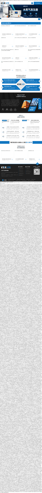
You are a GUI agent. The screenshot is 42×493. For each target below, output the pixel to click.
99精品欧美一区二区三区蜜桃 (21, 408)
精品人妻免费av (32, 296)
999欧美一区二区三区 (27, 353)
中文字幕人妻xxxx (27, 243)
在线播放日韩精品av (27, 189)
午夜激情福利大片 (26, 197)
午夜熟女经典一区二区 (13, 192)
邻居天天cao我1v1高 (22, 215)
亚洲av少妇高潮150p (20, 258)
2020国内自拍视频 (20, 368)
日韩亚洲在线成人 (9, 236)
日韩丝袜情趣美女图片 (20, 359)
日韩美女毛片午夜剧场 (27, 287)
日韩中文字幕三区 (38, 252)
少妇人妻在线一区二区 (12, 199)
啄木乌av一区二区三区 (22, 360)
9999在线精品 (37, 195)
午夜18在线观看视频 (10, 405)
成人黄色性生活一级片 (19, 387)
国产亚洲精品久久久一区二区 (23, 185)
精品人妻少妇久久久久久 (14, 274)
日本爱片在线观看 (19, 250)
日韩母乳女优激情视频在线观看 (14, 354)
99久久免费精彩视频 (22, 289)
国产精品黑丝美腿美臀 (22, 295)
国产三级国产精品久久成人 (33, 254)
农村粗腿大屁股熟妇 (37, 379)
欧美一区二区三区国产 (31, 198)
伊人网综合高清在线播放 (18, 254)
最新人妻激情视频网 (6, 361)
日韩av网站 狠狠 (31, 202)
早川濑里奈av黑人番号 (5, 339)
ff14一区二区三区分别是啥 (21, 189)
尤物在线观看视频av (37, 334)
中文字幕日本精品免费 (38, 287)
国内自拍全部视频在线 (31, 275)
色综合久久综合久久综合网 (28, 388)
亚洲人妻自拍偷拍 (7, 373)
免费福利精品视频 (15, 243)
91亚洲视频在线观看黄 (29, 271)
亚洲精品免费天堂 (19, 392)
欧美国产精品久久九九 (26, 258)
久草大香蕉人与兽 (11, 323)
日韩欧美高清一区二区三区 (26, 359)
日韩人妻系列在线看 (12, 203)
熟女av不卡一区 (10, 329)
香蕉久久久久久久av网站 (4, 329)
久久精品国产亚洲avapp (7, 394)
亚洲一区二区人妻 (28, 316)
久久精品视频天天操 (37, 251)
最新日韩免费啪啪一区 (19, 291)
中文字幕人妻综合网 (30, 401)
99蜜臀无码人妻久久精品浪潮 (30, 193)
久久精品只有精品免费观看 (21, 243)
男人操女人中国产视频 (21, 275)
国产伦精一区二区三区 (11, 222)
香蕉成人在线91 (12, 245)
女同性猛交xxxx (16, 231)
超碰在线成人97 (35, 276)
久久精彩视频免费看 (37, 346)
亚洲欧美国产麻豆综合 (26, 374)
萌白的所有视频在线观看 (26, 368)
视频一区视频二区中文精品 (28, 376)
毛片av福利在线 (20, 320)
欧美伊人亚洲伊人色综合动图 (21, 217)
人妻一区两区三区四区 (7, 284)
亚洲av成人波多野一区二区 (14, 302)
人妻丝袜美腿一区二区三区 (28, 360)
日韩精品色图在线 (7, 267)
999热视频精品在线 (17, 382)
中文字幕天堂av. (30, 208)
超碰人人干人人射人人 (17, 316)
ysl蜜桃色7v (26, 343)
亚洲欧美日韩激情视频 (37, 314)
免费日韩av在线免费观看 (31, 191)
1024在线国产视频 (5, 219)
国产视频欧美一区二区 (31, 334)
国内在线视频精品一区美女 (35, 383)
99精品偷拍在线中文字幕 (38, 317)
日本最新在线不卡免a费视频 (6, 310)
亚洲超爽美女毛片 (3, 189)
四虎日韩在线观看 (25, 216)
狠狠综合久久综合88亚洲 (30, 228)
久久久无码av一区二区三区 (14, 251)
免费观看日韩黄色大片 (7, 205)
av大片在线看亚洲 (36, 209)
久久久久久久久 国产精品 (27, 336)
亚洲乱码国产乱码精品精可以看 (36, 386)
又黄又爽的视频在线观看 (12, 398)
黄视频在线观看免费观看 (21, 400)
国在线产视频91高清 (5, 235)
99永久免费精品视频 (9, 210)
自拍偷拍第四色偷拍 (26, 269)
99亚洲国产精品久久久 (14, 224)
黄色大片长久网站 (14, 315)
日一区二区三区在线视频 (15, 395)
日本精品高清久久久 (31, 385)
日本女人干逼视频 (6, 270)
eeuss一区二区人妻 (27, 261)
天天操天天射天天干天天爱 (37, 199)
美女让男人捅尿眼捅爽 (21, 211)
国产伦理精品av (32, 186)
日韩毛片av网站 (26, 251)
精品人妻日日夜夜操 (5, 396)
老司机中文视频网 (35, 250)
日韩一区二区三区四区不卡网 (9, 383)
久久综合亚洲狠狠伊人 (24, 244)
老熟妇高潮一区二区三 (37, 198)
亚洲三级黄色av (8, 230)
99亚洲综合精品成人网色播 (17, 245)
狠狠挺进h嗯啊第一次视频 (16, 348)
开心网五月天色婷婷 (26, 310)
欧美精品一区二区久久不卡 (21, 190)
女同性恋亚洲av (27, 309)
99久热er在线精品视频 (29, 184)
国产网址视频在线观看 (15, 368)
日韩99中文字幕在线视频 (11, 219)
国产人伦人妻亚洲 (33, 336)
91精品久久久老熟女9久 (15, 242)
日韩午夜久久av (11, 191)
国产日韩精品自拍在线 (39, 282)
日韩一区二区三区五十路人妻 (30, 314)
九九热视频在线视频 (8, 224)
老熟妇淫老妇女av (37, 185)
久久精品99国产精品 (26, 263)
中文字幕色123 (32, 215)
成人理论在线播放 (6, 313)
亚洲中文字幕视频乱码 (5, 323)
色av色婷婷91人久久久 (35, 326)
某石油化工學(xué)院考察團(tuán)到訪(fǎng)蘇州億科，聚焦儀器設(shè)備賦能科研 (15, 120)
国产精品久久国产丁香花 (7, 258)
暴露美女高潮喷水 (14, 249)
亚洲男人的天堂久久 (22, 406)
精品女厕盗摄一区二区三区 (26, 267)
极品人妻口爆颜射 (28, 242)
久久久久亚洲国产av (9, 370)
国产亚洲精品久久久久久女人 (17, 405)
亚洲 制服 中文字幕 (29, 382)
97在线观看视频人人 (30, 281)
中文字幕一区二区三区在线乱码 (36, 321)
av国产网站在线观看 (17, 407)
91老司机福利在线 (18, 333)
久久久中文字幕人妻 (17, 376)
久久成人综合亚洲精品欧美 (34, 206)
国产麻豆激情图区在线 (23, 276)
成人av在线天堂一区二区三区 (34, 354)
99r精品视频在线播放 (39, 203)
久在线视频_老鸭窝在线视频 (32, 310)
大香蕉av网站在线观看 (8, 202)
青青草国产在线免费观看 (8, 232)
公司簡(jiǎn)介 (28, 168)
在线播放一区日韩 (28, 289)
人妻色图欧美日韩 (17, 205)
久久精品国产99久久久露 (32, 374)
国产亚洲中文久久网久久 (21, 329)
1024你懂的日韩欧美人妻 (6, 356)
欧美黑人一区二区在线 (15, 329)
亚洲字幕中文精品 (24, 192)
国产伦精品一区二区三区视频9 (17, 386)
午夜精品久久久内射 (24, 204)
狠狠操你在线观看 (7, 264)
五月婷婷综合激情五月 (6, 290)
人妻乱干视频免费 (25, 362)
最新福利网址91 (12, 223)
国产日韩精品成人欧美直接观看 (24, 235)
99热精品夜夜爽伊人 (21, 380)
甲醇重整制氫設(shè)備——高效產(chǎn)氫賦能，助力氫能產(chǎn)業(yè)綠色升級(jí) (33, 131)
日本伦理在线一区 (34, 350)
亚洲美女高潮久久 (13, 387)
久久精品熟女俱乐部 (13, 256)
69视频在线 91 (18, 363)
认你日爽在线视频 (26, 234)
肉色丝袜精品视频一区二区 (25, 340)
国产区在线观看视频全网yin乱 (4, 281)
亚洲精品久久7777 (20, 347)
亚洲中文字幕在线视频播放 (15, 236)
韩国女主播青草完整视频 (13, 284)
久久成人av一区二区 (19, 389)
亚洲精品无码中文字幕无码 (13, 320)
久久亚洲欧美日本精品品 (18, 199)
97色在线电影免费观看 (33, 369)
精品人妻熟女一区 (11, 326)
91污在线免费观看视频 (23, 203)
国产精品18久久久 (30, 224)
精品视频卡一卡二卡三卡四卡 (7, 374)
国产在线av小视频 (11, 317)
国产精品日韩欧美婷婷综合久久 (11, 241)
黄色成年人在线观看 (17, 219)
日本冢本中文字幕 (16, 195)
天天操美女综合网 (28, 206)
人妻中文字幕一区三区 (38, 409)
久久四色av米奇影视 (24, 301)
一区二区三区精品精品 (29, 337)
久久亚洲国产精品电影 (34, 248)
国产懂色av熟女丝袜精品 (27, 324)
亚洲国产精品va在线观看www (31, 216)
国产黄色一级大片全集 (28, 278)
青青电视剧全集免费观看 (6, 192)
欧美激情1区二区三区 (18, 230)
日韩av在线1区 (13, 198)
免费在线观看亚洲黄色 (3, 249)
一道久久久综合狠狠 (35, 376)
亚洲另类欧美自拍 (17, 289)
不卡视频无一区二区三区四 (30, 185)
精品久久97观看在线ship (25, 313)
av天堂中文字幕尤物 (27, 375)
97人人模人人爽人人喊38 (12, 361)
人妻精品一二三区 (3, 218)
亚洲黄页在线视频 (20, 216)
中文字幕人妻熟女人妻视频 (14, 400)
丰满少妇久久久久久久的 (32, 309)
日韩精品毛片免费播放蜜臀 (26, 231)
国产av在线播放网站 (37, 327)
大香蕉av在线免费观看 (9, 249)
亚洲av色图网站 (11, 231)
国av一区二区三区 (28, 311)
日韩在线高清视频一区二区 (30, 209)
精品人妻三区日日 (17, 185)
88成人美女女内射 (24, 291)
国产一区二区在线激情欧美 (15, 215)
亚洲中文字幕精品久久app (22, 396)
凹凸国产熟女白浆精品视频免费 (16, 184)
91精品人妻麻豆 (38, 313)
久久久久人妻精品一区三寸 (9, 189)
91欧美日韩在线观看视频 (33, 280)
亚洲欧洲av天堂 (32, 288)
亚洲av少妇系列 (37, 294)
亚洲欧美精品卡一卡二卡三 (9, 349)
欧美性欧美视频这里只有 (31, 373)
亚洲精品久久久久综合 (21, 308)
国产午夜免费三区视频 (38, 215)
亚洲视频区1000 (9, 184)
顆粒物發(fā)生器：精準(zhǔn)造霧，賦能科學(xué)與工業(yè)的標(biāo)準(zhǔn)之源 (13, 135)
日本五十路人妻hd (12, 334)
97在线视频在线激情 (8, 387)
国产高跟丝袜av (11, 195)
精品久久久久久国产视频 (38, 275)
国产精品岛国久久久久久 (38, 221)
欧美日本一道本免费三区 (15, 380)
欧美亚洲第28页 (29, 192)
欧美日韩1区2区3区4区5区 (29, 328)
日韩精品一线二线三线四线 (20, 343)
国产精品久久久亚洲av (31, 210)
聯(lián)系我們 (28, 173)
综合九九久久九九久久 (23, 328)
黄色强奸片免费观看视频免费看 (33, 225)
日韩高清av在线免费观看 (33, 229)
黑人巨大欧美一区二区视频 (38, 186)
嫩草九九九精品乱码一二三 (4, 359)
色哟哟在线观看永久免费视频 (26, 357)
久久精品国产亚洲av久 (4, 251)
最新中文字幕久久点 (13, 363)
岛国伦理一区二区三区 (16, 234)
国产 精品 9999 (34, 236)
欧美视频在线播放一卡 (5, 328)
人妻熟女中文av (12, 316)
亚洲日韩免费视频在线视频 (36, 235)
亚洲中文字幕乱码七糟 (11, 407)
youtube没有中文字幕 (9, 368)
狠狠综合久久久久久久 (17, 341)
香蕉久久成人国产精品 (37, 202)
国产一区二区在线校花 (17, 271)
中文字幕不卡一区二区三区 (33, 315)
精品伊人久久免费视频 (3, 215)
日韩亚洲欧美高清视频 (35, 337)
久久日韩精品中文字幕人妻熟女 (10, 190)
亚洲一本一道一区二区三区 (8, 346)
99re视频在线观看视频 (36, 281)
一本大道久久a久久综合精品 (21, 278)
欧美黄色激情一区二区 (5, 317)
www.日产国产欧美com (14, 288)
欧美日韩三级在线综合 (33, 231)
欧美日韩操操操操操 (29, 270)
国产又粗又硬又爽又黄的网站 (6, 354)
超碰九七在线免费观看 (35, 238)
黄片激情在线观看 (36, 307)
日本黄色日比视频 (10, 243)
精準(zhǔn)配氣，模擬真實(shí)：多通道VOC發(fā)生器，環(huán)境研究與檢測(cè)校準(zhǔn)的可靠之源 (33, 135)
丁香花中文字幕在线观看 (31, 301)
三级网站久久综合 (20, 225)
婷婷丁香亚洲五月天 (15, 396)
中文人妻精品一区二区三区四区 (18, 326)
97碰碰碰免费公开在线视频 (10, 406)
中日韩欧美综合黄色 (14, 269)
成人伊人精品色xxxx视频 (23, 330)
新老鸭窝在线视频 (5, 366)
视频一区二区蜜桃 (21, 336)
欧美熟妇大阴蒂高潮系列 (36, 224)
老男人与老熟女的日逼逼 (35, 241)
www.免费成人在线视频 (12, 412)
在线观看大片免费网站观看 (13, 268)
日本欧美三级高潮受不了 (30, 394)
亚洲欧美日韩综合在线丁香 (28, 304)
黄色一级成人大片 (6, 277)
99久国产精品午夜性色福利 (33, 395)
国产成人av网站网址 (3, 296)
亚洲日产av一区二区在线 (29, 277)
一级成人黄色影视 (13, 310)
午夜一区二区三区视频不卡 (21, 370)
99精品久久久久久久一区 (8, 401)
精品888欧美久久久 (34, 322)
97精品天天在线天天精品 (35, 208)
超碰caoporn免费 (16, 323)
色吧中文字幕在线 (27, 400)
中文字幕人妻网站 (17, 321)
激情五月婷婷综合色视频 (16, 375)
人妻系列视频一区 (6, 261)
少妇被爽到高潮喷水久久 (20, 402)
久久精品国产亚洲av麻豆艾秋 (36, 232)
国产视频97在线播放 (16, 287)
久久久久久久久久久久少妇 (34, 189)
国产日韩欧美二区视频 (9, 257)
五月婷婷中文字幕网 (3, 228)
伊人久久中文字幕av (22, 322)
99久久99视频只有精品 (9, 309)
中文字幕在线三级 (38, 263)
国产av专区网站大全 (36, 363)
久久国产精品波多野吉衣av (17, 228)
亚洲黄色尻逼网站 (6, 326)
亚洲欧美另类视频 (36, 288)
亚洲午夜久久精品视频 (27, 342)
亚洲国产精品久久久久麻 (27, 395)
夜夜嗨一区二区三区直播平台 (7, 298)
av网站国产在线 (23, 405)
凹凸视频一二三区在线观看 (25, 412)
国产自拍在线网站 (30, 323)
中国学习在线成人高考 (26, 347)
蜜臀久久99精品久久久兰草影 (24, 385)
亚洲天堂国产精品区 (26, 288)
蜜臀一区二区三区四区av (7, 324)
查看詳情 (11, 123)
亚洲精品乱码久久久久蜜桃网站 (35, 192)
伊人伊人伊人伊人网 (13, 394)
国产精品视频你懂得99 (23, 316)
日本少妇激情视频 (18, 290)
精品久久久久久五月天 (8, 229)
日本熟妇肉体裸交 (2, 283)
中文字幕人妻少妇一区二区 (8, 250)
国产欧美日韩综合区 (18, 198)
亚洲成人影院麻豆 (31, 235)
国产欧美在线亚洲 (21, 296)
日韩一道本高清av (32, 327)
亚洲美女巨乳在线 (21, 195)
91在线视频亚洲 (16, 278)
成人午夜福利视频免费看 (23, 367)
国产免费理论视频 (33, 195)
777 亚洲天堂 (15, 280)
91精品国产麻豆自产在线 (8, 314)
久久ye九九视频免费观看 (32, 274)
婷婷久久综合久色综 (13, 303)
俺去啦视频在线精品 (34, 366)
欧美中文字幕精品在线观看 (23, 218)
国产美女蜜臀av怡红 (5, 244)
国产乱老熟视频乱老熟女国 (15, 314)
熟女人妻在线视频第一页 (25, 199)
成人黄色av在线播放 (29, 245)
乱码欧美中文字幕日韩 (14, 237)
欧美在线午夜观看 (7, 303)
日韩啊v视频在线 (4, 289)
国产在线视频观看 (22, 415)
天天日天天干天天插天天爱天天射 (21, 381)
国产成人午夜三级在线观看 (27, 211)
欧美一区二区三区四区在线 (27, 257)
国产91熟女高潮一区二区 (33, 402)
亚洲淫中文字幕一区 (11, 339)
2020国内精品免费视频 (9, 193)
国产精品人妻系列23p (19, 340)
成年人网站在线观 (23, 264)
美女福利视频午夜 (2, 401)
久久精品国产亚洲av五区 (35, 277)
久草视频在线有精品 (10, 212)
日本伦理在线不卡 (26, 212)
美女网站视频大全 (34, 330)
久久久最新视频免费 (8, 217)
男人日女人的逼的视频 (20, 268)
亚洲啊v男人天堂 (18, 206)
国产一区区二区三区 (11, 261)
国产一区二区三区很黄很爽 (12, 255)
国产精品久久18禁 (12, 362)
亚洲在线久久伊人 (9, 395)
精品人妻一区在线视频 (4, 265)
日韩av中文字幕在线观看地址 (30, 367)
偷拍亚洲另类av (24, 250)
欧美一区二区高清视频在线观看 (26, 254)
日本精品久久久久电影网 (26, 252)
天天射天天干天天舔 (39, 231)
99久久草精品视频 (22, 262)
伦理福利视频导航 (13, 327)
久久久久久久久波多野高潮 (28, 356)
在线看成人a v (9, 251)
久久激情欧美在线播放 (19, 399)
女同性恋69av (8, 204)
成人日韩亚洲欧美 (29, 291)
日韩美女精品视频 (31, 230)
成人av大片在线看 (15, 257)
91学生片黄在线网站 (13, 357)
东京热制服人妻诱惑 (15, 263)
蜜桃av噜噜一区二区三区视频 (19, 208)
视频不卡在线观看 (19, 210)
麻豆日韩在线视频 (15, 209)
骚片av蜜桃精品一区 (7, 245)
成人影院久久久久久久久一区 (14, 196)
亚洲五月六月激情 (15, 346)
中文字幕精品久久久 (27, 370)
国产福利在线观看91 (24, 245)
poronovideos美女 (4, 395)
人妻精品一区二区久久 (23, 219)
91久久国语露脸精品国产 (3, 287)
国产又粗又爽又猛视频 (7, 316)
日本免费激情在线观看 (16, 277)
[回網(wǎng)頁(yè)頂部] (40, 101)
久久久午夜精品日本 (14, 298)
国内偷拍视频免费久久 (3, 204)
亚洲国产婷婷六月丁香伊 (37, 367)
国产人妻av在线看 (21, 232)
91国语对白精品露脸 (31, 197)
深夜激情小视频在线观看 (16, 262)
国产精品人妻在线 (6, 388)
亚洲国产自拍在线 (26, 393)
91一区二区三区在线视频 (23, 348)
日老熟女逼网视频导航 (24, 355)
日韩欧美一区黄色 (17, 197)
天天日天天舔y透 (34, 291)
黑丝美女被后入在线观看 (26, 315)
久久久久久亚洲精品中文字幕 (32, 313)
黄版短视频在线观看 (22, 356)
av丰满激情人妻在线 (3, 237)
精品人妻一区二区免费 (7, 308)
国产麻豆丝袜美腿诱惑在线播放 (6, 221)
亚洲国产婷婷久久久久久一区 (12, 300)
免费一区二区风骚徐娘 (6, 381)
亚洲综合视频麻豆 (20, 231)
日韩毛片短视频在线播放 (8, 216)
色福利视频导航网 (3, 230)
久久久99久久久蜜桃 (27, 229)
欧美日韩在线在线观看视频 (13, 258)
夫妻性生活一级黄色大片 (7, 196)
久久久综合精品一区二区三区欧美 (28, 308)
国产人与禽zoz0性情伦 (11, 244)
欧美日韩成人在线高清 (19, 327)
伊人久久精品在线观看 (32, 347)
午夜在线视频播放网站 (10, 375)
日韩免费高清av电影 (38, 267)
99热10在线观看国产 (4, 406)
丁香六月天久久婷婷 (9, 211)
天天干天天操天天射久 (23, 184)
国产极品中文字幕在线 (33, 252)
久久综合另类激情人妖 (21, 309)
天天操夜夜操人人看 (8, 274)
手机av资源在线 (16, 294)
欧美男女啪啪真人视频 (19, 192)
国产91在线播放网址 (32, 282)
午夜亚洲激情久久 (3, 385)
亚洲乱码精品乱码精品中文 (9, 337)
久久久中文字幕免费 (37, 222)
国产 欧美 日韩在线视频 (20, 269)
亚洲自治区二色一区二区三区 (18, 362)
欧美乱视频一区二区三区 (30, 244)
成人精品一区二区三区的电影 (24, 307)
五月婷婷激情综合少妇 (20, 257)
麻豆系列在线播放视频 (6, 199)
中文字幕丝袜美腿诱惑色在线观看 (31, 399)
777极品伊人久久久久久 (37, 343)
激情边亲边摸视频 (18, 300)
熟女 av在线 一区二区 (7, 268)
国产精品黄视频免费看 (33, 262)
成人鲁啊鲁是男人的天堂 (8, 283)
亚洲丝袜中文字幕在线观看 (37, 230)
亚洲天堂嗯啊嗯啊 (29, 204)
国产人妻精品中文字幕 (33, 219)
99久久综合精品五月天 (4, 263)
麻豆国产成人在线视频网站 (37, 223)
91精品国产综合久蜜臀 (12, 252)
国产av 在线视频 (27, 415)
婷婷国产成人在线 (9, 275)
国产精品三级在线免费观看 (21, 350)
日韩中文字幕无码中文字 (25, 255)
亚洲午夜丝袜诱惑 (11, 313)
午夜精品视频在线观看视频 (9, 369)
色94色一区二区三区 (37, 234)
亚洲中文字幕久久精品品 (33, 205)
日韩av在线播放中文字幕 (12, 414)
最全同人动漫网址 (6, 186)
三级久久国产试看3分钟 (25, 224)
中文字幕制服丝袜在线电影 (9, 248)
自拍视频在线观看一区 (36, 217)
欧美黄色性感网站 (19, 204)
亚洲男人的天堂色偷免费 (9, 348)
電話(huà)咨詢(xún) (40, 105)
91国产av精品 (33, 256)
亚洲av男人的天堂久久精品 (22, 314)
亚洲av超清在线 (19, 264)
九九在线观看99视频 (12, 230)
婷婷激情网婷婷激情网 (25, 221)
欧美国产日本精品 (26, 346)
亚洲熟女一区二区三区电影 (24, 198)
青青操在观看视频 (14, 393)
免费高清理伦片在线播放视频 (28, 380)
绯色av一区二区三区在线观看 (38, 193)
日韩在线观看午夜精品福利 (30, 333)
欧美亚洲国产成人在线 (37, 339)
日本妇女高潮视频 (38, 412)
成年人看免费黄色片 (21, 238)
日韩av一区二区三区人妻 (22, 242)
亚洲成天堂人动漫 (13, 206)
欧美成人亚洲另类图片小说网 (26, 282)
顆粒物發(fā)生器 (21, 173)
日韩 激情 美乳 (6, 222)
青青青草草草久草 (33, 405)
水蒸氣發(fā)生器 (21, 168)
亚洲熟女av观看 (7, 231)
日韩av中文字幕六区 (11, 295)
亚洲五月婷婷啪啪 (15, 369)
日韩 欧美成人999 (22, 388)
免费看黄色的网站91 (27, 215)
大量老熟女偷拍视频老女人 (16, 330)
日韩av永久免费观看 (8, 288)
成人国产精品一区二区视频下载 (5, 376)
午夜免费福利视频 (18, 270)
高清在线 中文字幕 (37, 216)
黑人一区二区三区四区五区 (27, 195)
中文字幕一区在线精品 (27, 369)
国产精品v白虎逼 (4, 210)
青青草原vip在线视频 (23, 290)
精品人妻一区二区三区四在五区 (35, 324)
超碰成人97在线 (16, 261)
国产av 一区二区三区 (12, 376)
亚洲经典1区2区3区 (34, 211)
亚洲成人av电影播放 (12, 254)
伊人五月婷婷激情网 (32, 258)
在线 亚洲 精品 (9, 372)
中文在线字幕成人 (4, 241)
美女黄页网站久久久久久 (9, 296)
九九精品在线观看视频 (26, 237)
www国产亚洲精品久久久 (23, 341)
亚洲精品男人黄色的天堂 (38, 274)
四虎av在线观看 (16, 189)
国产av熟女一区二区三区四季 (19, 310)
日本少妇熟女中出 (31, 269)
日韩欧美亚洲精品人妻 (23, 321)
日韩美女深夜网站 (24, 228)
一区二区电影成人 (11, 277)
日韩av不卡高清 (22, 197)
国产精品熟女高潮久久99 (16, 248)
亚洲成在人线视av (27, 297)
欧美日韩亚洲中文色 (26, 202)
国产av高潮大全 (16, 366)
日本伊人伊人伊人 (27, 205)
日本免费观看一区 (33, 242)
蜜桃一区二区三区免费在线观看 (14, 225)
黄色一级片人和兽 (14, 210)
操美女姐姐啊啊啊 (29, 387)
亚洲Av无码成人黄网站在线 (4, 412)
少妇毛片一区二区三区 (28, 406)
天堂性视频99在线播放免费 (12, 381)
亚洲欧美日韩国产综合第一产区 (22, 193)
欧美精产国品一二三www (26, 284)
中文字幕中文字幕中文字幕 (8, 342)
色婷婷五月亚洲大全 (31, 415)
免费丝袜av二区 (34, 264)
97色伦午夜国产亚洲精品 (33, 243)
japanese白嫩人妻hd (29, 330)
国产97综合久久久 (17, 356)
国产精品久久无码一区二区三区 (21, 249)
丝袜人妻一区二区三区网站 (17, 339)
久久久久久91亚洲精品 (10, 366)
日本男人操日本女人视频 (33, 353)
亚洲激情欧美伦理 (6, 398)
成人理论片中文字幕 (23, 206)
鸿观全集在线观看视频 (30, 218)
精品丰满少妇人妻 (16, 238)
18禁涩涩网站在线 (3, 350)
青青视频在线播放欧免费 (17, 317)
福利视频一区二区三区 (14, 229)
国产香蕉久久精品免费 (16, 265)
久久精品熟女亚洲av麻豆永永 (9, 262)
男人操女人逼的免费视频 (22, 261)
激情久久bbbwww (34, 271)
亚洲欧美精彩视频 (23, 300)
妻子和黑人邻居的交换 (36, 228)
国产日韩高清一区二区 (35, 270)
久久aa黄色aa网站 (14, 392)
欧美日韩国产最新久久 (27, 196)
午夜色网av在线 (11, 235)
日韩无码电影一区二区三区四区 (9, 386)
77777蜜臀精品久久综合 (35, 349)
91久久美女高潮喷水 (35, 190)
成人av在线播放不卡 (13, 208)
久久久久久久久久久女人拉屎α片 (12, 389)
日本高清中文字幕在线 (26, 361)
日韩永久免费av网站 (33, 295)
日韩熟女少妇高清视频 (6, 195)
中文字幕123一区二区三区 (3, 360)
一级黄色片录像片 (24, 387)
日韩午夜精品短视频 (37, 368)
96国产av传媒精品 (33, 316)
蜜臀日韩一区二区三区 (21, 353)
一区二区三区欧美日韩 (14, 324)
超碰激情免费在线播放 (7, 320)
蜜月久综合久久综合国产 (34, 311)
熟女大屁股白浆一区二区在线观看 (36, 204)
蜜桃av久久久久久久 (15, 349)
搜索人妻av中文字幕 (17, 406)
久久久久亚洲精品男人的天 (29, 363)
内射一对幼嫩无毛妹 (7, 335)
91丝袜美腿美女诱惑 (6, 197)
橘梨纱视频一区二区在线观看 (38, 393)
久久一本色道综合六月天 (37, 210)
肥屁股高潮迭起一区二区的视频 (14, 297)
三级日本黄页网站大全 (25, 298)
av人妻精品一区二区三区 (17, 244)
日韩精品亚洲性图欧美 (21, 379)
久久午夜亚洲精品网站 (31, 335)
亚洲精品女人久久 (19, 255)
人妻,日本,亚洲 (27, 396)
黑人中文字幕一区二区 (29, 366)
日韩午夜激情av (40, 248)
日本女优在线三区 (31, 199)
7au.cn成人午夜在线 (22, 375)
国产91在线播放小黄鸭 (29, 383)
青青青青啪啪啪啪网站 (26, 225)
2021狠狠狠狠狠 (28, 219)
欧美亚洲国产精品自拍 (7, 297)
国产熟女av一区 (25, 399)
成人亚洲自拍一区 (11, 186)
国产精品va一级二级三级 (30, 223)
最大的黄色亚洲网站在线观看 (22, 302)
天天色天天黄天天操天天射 (28, 238)
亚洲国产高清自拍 (6, 276)
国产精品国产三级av (32, 267)
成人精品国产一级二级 (21, 196)
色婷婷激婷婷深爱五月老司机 (18, 267)
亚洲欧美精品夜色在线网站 (12, 301)
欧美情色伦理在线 (8, 256)
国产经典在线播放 (15, 212)
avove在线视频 (26, 208)
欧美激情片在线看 (8, 237)
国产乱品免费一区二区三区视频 (17, 337)
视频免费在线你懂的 (27, 262)
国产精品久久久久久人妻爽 (15, 311)
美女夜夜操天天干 (39, 280)
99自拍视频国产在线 (24, 223)
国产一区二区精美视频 (28, 249)
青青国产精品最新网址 (31, 221)
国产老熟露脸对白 (13, 291)
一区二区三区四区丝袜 (15, 193)
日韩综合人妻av (18, 307)
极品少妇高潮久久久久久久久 (30, 317)
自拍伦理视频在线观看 (9, 215)
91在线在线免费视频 (39, 219)
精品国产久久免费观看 (10, 265)
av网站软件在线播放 (39, 398)
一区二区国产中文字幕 (19, 409)
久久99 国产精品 (34, 184)
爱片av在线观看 (32, 284)
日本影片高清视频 (3, 341)
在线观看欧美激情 (5, 242)
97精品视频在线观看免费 (33, 268)
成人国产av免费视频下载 (36, 341)
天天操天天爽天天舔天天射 (33, 342)
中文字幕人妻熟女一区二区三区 (35, 300)
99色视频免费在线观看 (25, 210)
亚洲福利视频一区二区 (8, 291)
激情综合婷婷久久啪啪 (31, 251)
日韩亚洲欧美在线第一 (37, 301)
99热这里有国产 (12, 267)
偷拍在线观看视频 (9, 315)
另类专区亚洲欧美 (16, 360)
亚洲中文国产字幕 (10, 242)
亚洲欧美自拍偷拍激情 (4, 408)
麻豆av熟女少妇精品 (2, 262)
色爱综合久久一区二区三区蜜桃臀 (34, 196)
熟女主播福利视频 (8, 327)
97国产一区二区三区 (7, 307)
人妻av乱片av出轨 (36, 269)
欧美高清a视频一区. (15, 304)
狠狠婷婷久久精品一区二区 (13, 264)
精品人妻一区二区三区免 (21, 342)
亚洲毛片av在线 (15, 402)
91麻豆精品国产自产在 (16, 281)
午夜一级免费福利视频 (29, 250)
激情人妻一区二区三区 (19, 256)
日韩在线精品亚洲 (21, 263)
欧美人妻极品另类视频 (37, 320)
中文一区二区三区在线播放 (15, 283)
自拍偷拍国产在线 (18, 355)
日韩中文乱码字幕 (7, 223)
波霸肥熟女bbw (35, 308)
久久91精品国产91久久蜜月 (27, 265)
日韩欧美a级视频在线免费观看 (22, 349)
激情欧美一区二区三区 (9, 379)
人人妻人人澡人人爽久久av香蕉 (10, 341)
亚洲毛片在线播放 (21, 395)
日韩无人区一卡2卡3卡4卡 (3, 184)
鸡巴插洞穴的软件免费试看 (5, 255)
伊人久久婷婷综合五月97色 (36, 245)
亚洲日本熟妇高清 (21, 287)
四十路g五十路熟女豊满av (16, 235)
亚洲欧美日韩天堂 (37, 296)
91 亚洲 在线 (30, 212)
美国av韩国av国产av (19, 237)
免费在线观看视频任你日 (22, 304)
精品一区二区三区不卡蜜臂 (29, 190)
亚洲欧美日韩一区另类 (15, 309)
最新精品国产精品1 (6, 191)
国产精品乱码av (22, 186)
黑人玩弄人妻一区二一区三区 (8, 402)
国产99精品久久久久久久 (34, 257)
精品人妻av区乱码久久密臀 (3, 275)
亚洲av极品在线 (24, 337)
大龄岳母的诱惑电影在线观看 (10, 228)
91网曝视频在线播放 (6, 301)
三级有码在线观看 (24, 326)
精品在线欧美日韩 (7, 208)
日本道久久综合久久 (37, 258)
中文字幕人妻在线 (34, 303)
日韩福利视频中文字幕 (32, 396)
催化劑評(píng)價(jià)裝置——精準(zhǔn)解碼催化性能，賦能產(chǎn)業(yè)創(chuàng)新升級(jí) (13, 131)
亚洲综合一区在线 (21, 283)
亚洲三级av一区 (3, 190)
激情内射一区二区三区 (30, 355)
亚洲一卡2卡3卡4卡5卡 (9, 218)
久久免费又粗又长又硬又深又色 (23, 281)
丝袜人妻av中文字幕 (20, 202)
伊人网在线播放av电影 (26, 268)
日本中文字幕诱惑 (28, 203)
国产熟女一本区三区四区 (12, 290)
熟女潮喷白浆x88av (31, 393)
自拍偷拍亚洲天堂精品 (19, 282)
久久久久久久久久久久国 (31, 339)
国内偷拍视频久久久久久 (31, 372)
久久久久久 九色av (5, 212)
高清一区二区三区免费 (24, 270)
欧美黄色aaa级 (29, 241)
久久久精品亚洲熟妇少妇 (23, 317)
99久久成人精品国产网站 (28, 350)
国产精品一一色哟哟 (15, 383)
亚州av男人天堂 (38, 336)
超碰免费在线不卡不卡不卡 (28, 236)
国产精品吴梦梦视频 (32, 287)
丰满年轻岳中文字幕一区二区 (18, 313)
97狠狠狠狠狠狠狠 (24, 303)
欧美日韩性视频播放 (37, 191)
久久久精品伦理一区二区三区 (27, 283)
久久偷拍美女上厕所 (31, 237)
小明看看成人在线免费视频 (8, 380)
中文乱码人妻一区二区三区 (20, 324)
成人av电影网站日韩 (30, 307)
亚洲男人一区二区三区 (7, 254)
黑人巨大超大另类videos (32, 263)
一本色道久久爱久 (21, 234)
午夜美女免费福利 (19, 298)
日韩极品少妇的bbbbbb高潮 (33, 400)
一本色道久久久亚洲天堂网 (27, 248)
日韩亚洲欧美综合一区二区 (32, 398)
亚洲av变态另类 (22, 248)
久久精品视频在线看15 (8, 399)
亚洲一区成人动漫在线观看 (37, 290)
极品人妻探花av (25, 323)
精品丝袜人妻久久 (8, 350)
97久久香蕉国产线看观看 (19, 284)
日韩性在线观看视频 (11, 185)
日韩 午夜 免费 (16, 190)
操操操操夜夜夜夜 (9, 269)
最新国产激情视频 (36, 394)
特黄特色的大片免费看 (12, 276)
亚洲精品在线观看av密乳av (34, 265)
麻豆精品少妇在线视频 (19, 303)
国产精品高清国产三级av (18, 334)
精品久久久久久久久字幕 (34, 408)
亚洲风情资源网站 (17, 276)
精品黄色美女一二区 (6, 382)
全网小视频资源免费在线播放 (28, 217)
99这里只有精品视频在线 (13, 282)
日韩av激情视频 (7, 238)
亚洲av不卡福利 (19, 224)
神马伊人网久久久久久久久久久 (9, 209)
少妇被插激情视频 (5, 389)
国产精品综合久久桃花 (38, 197)
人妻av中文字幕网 (10, 396)
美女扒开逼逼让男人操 (7, 357)
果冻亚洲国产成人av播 (5, 280)
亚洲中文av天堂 (10, 330)
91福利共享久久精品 (35, 218)
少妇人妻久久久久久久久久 (7, 336)
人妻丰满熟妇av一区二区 (14, 347)
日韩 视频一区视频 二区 (13, 340)
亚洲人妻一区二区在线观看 (22, 311)
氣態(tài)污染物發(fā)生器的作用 (35, 120)
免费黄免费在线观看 (27, 295)
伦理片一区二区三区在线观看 (19, 252)
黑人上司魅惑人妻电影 (27, 296)
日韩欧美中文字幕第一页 (35, 388)
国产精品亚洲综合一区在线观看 (25, 222)
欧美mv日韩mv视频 (22, 205)
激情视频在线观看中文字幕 (17, 223)
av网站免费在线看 (22, 376)
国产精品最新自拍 (10, 281)
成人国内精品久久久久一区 (29, 290)
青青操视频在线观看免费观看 (19, 398)
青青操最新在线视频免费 (21, 346)
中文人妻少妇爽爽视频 (15, 275)
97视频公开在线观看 (24, 394)
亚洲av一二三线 (35, 360)
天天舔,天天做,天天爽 (6, 334)
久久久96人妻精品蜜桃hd (37, 401)
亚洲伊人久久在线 (33, 203)
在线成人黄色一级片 (12, 197)
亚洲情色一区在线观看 (30, 362)
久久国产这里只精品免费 (9, 234)
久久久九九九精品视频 (29, 264)
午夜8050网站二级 (12, 205)
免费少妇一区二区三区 (27, 186)
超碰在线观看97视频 (9, 353)
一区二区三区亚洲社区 (25, 373)
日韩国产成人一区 (3, 379)
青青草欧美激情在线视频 (13, 204)
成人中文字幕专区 (16, 295)
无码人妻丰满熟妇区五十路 (14, 202)
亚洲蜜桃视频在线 (20, 323)
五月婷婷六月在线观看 (6, 185)
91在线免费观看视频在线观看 (25, 230)
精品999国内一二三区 (14, 401)
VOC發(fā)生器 (21, 171)
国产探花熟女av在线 (20, 374)
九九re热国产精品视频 (36, 244)
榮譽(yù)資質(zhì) (28, 171)
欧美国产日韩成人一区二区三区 (11, 289)
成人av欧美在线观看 (16, 186)
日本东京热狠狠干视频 (27, 354)
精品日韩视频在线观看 (5, 295)
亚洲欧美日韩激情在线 (32, 346)
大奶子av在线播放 (3, 257)
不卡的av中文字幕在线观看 (18, 335)
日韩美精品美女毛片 (31, 222)
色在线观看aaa (17, 241)
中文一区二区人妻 (7, 362)
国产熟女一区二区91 (38, 370)
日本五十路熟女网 (14, 355)
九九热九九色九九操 (25, 335)
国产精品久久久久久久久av (6, 363)
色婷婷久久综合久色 (35, 298)
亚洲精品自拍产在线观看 (4, 271)
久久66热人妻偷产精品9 (4, 311)
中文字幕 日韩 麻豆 (14, 408)
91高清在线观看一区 (21, 297)
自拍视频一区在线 (6, 300)
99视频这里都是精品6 (35, 356)
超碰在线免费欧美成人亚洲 (20, 229)
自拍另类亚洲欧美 (5, 405)
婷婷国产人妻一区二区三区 (18, 412)
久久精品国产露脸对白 (21, 369)
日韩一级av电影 (17, 415)
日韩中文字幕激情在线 (13, 221)
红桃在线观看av (20, 209)
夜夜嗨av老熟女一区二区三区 (5, 282)
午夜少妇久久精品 (11, 238)
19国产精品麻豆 (27, 379)
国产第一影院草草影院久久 (7, 413)
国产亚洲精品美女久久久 (8, 198)
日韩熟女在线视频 (10, 304)
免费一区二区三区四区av (10, 278)
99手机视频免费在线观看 (20, 288)
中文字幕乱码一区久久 (13, 385)
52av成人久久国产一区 (11, 328)
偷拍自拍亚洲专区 (36, 284)
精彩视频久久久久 (34, 278)
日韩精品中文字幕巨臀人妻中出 (23, 191)
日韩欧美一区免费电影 (16, 191)
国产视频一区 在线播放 (5, 330)
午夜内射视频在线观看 (21, 294)
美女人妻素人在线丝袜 (21, 212)
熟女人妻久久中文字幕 (15, 211)
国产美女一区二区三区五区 (7, 206)
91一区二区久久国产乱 (17, 222)
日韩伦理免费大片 (26, 274)
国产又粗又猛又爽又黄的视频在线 (35, 302)
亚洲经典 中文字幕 (30, 298)
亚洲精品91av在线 (2, 231)
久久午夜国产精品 (17, 203)
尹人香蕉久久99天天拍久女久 (13, 308)
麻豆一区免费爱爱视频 (16, 296)
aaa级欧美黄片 (24, 209)
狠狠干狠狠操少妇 (3, 327)
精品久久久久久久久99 (14, 217)
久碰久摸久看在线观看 (37, 385)
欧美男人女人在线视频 (26, 398)
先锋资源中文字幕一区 (6, 252)
